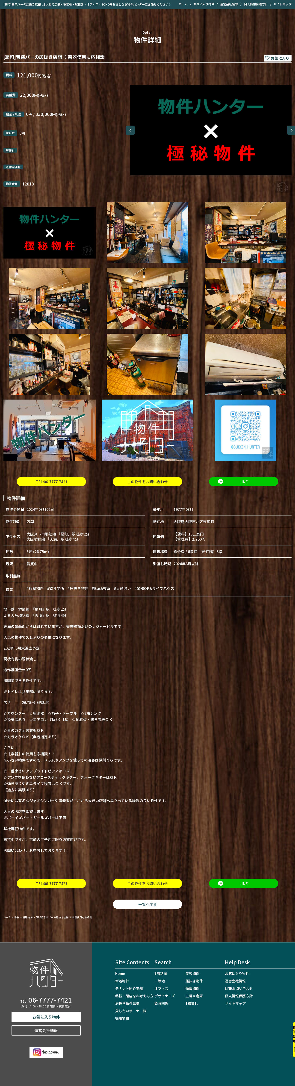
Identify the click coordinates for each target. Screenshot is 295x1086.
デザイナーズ (164, 995)
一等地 (159, 980)
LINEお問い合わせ (239, 988)
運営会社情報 (229, 4)
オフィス (161, 988)
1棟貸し (192, 1003)
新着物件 (122, 980)
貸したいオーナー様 (130, 1010)
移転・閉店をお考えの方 (134, 995)
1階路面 (160, 973)
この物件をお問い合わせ (147, 481)
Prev (130, 130)
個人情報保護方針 (256, 4)
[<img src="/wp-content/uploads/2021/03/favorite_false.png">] (278, 58)
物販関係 (192, 988)
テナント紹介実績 (129, 988)
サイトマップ (283, 4)
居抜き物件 (194, 980)
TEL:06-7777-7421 (51, 481)
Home (120, 973)
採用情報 (122, 1018)
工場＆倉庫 (194, 995)
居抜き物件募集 (127, 1003)
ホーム (183, 4)
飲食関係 (161, 1003)
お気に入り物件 (203, 4)
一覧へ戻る (147, 904)
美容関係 (192, 973)
